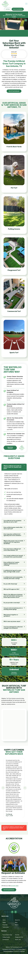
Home (4, 920)
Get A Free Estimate (14, 91)
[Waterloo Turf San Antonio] (5, 4)
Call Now (8, 9)
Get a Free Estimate (17, 9)
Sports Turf (18, 939)
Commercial (5, 939)
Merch (16, 924)
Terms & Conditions (8, 951)
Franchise (5, 924)
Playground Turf (19, 937)
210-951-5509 (14, 885)
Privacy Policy (21, 949)
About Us (17, 920)
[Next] (25, 788)
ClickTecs (22, 951)
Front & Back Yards (7, 935)
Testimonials (6, 927)
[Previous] (3, 788)
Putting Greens (6, 937)
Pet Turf (17, 935)
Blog (16, 922)
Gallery (4, 922)
